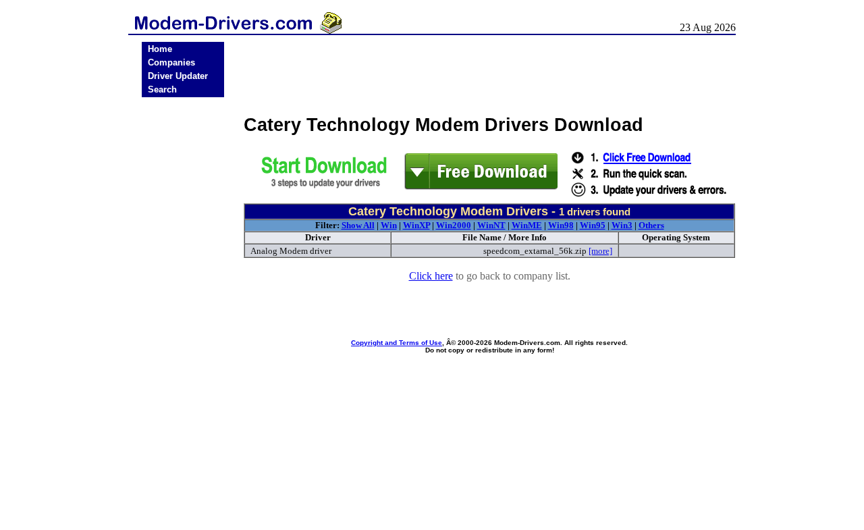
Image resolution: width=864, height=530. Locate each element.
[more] (600, 251)
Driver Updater (178, 76)
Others (651, 225)
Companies (171, 62)
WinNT (491, 225)
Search (162, 89)
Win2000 (453, 225)
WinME (527, 225)
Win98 (561, 225)
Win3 (622, 225)
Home (160, 49)
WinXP (416, 225)
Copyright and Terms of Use (396, 342)
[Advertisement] (183, 311)
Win (389, 225)
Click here (431, 276)
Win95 (592, 225)
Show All (358, 225)
